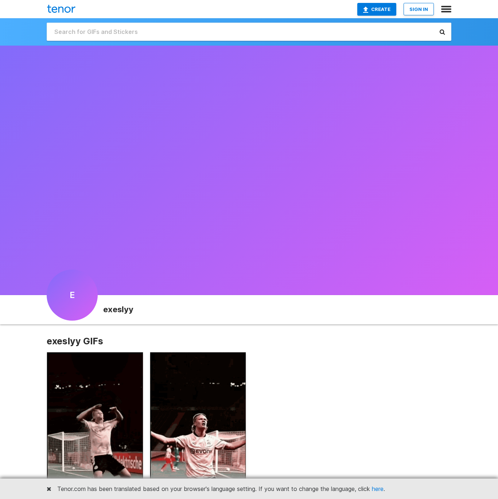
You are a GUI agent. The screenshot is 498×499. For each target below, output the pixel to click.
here (378, 488)
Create (380, 9)
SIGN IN (418, 9)
